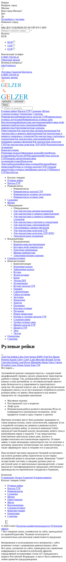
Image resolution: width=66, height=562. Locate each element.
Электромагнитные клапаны (29, 128)
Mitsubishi (36, 362)
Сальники (36, 111)
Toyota (57, 359)
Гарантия (16, 72)
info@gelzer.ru (8, 65)
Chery (20, 359)
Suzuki (13, 359)
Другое (14, 172)
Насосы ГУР (24, 111)
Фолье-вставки (21, 275)
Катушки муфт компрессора (28, 247)
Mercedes (41, 359)
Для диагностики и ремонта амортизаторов (30, 132)
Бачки (13, 155)
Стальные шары (22, 319)
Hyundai (5, 365)
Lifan (21, 356)
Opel (26, 356)
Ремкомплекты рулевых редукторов (32, 194)
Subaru (33, 356)
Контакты (27, 72)
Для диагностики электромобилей (32, 139)
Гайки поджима (22, 294)
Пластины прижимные (26, 125)
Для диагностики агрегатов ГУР (30, 230)
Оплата (18, 477)
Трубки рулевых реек (18, 169)
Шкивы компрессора (24, 252)
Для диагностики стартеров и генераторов (36, 222)
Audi (4, 356)
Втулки (45, 153)
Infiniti (14, 356)
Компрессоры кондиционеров (33, 122)
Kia (51, 356)
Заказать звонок (9, 77)
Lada (33, 359)
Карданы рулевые (30, 164)
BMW (40, 356)
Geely (27, 359)
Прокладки (27, 161)
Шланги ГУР (20, 327)
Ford (46, 356)
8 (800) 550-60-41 (10, 57)
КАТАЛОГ (7, 101)
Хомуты (5, 164)
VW (38, 365)
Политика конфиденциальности (33, 526)
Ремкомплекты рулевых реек (38, 119)
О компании (7, 477)
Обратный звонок (10, 60)
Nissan (20, 365)
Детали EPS (22, 155)
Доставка (6, 72)
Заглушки (16, 161)
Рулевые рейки (9, 111)
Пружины (44, 164)
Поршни (10, 158)
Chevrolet (6, 362)
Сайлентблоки (22, 158)
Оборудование (8, 130)
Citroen (58, 362)
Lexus (13, 365)
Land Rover (25, 362)
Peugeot (5, 359)
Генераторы (26, 114)
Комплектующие (10, 150)
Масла (10, 502)
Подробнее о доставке (12, 19)
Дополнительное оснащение (28, 236)
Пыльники (15, 164)
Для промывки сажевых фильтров (27, 140)
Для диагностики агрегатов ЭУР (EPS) (26, 144)
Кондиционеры (9, 122)
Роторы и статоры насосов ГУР (29, 166)
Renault (50, 359)
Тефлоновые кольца (30, 153)
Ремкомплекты (9, 116)
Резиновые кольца (10, 153)
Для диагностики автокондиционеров (36, 130)
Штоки (46, 111)
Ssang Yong (30, 365)
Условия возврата (42, 477)
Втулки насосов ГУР (24, 286)
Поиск (5, 105)
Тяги (8, 172)
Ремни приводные (23, 314)
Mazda (56, 356)
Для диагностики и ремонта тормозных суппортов (31, 134)
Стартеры (38, 114)
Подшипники (35, 155)
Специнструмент (10, 114)
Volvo (51, 362)
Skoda (45, 362)
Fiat (9, 356)
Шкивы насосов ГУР (40, 169)
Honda (15, 362)
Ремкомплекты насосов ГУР (31, 116)
